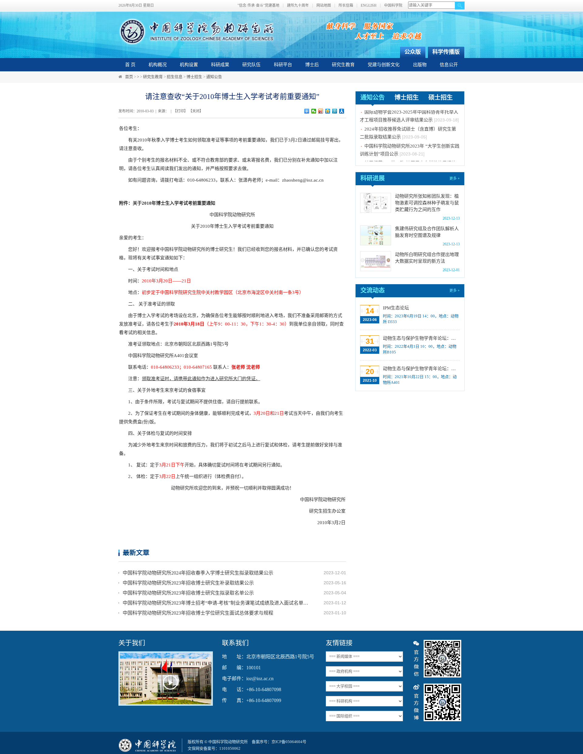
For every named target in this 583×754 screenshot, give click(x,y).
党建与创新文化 (384, 64)
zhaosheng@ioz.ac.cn (303, 180)
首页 (129, 76)
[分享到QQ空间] (327, 111)
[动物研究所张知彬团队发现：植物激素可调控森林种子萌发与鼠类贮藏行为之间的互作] (375, 203)
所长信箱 (346, 6)
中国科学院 (393, 6)
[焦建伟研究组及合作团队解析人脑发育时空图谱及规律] (375, 235)
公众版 (412, 52)
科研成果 (220, 64)
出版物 (420, 64)
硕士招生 (440, 97)
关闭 (195, 111)
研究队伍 (251, 64)
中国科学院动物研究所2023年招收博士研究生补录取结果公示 (188, 582)
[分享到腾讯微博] (334, 111)
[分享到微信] (313, 111)
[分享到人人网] (341, 111)
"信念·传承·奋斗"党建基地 (258, 6)
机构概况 (157, 64)
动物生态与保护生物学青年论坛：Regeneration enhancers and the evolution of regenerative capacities (421, 338)
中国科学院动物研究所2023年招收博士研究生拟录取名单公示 (188, 592)
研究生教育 (343, 64)
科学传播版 (446, 52)
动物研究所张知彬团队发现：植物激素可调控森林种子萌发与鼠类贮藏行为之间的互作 (427, 203)
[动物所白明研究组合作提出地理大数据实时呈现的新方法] (375, 261)
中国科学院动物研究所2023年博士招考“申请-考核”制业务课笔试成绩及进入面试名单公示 (216, 603)
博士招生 (194, 76)
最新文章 (136, 552)
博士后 (312, 64)
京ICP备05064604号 (288, 741)
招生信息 (174, 76)
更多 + (454, 178)
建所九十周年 (298, 6)
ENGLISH (369, 6)
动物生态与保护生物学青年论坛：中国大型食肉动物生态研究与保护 (421, 368)
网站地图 (323, 6)
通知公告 (214, 76)
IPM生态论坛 (396, 307)
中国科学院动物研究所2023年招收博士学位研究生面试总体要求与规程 (198, 613)
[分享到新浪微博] (320, 111)
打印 (180, 111)
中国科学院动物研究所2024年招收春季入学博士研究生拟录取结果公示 (198, 572)
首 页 (130, 64)
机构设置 (189, 64)
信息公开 (449, 64)
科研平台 (283, 64)
